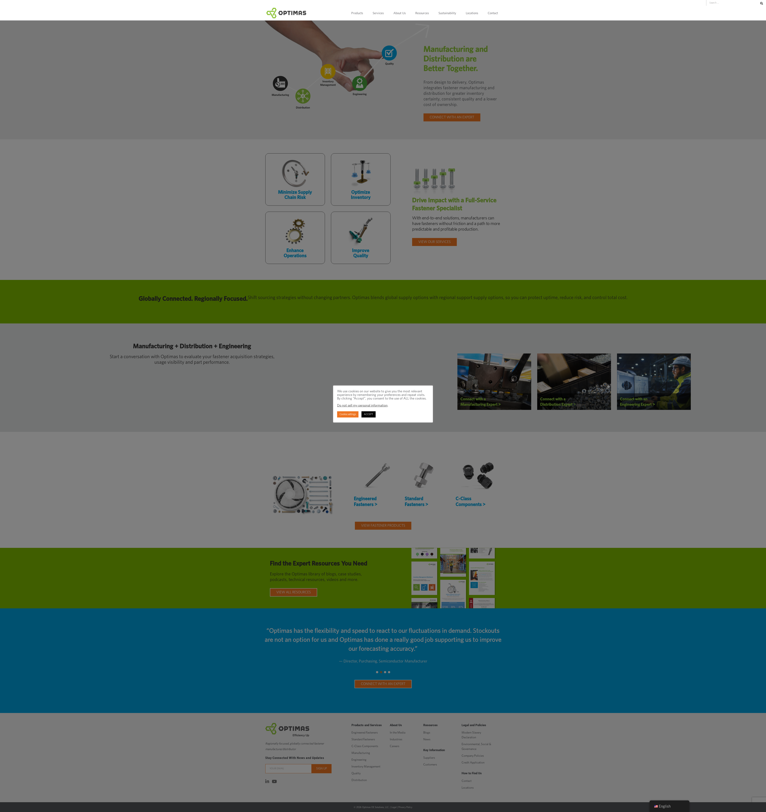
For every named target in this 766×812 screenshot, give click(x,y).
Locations (472, 13)
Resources (422, 13)
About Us (399, 13)
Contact (493, 13)
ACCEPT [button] (368, 414)
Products (357, 13)
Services (378, 13)
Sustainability (447, 13)
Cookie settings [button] (348, 414)
